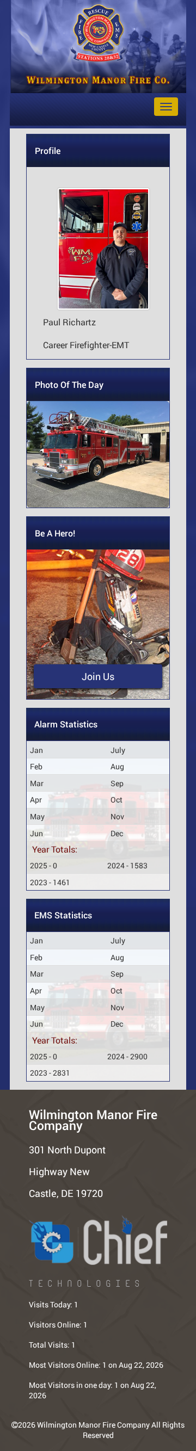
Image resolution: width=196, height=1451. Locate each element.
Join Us (98, 676)
